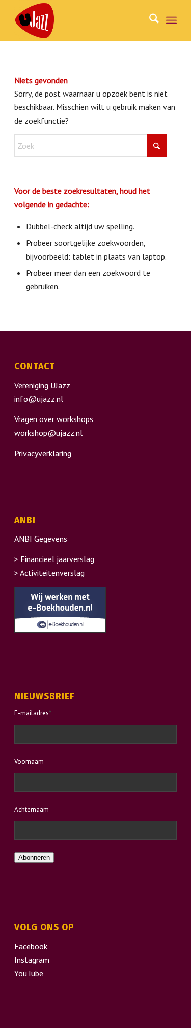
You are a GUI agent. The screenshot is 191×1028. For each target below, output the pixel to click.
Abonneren (34, 857)
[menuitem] (149, 20)
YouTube (28, 973)
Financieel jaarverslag (57, 559)
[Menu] (171, 20)
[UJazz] (79, 20)
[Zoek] (149, 20)
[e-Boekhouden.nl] (60, 629)
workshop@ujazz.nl (48, 433)
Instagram (31, 959)
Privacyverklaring (42, 453)
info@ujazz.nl (38, 398)
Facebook (30, 946)
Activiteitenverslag (52, 573)
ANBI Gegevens (40, 538)
